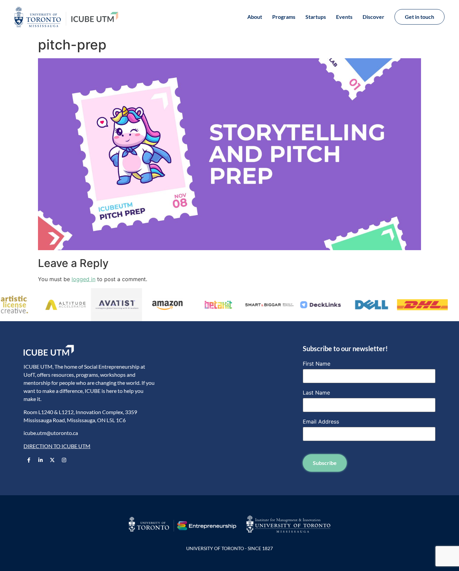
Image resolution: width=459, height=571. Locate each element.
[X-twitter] (52, 460)
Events (344, 16)
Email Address (321, 421)
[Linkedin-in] (40, 460)
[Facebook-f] (29, 460)
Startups (315, 16)
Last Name (316, 392)
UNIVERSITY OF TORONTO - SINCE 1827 (229, 548)
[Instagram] (64, 460)
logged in (83, 279)
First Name (316, 363)
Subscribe (325, 463)
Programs (283, 16)
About (254, 16)
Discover (373, 16)
